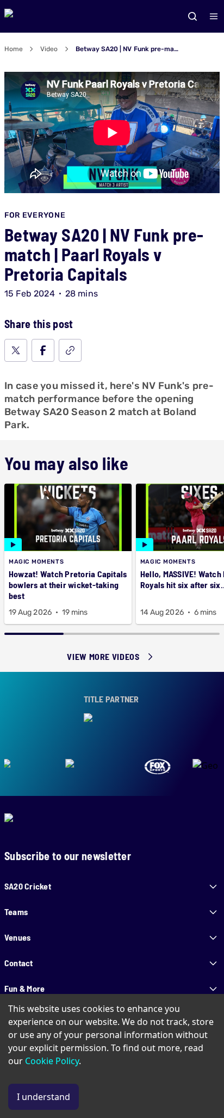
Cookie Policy (52, 1061)
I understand (43, 1097)
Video (49, 49)
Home (13, 49)
